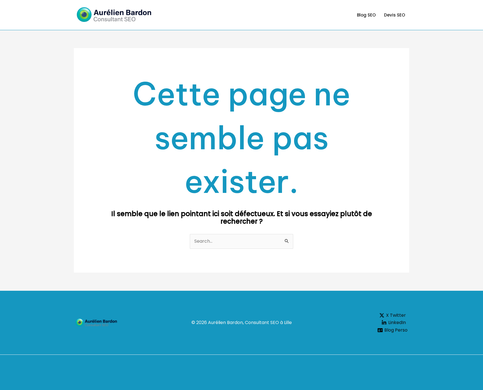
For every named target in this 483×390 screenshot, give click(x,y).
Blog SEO (366, 15)
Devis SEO (394, 15)
